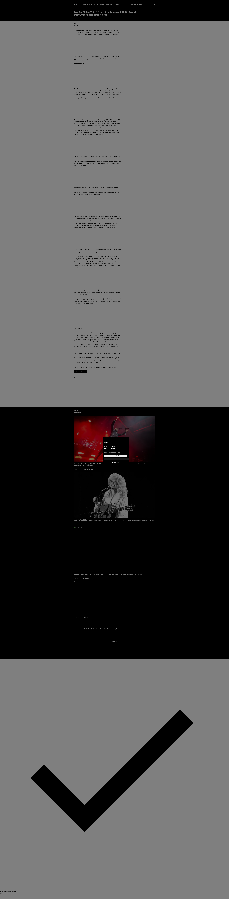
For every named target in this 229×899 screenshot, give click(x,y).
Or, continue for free (116, 462)
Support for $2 (115, 455)
